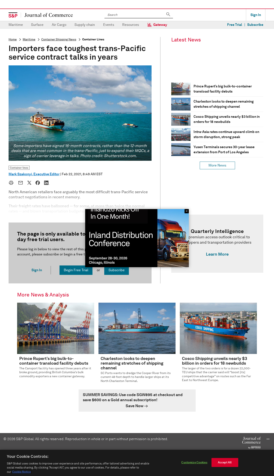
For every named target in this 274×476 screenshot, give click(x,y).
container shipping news (58, 39)
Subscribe (255, 25)
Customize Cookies (194, 462)
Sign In (255, 15)
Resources (130, 25)
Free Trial (234, 25)
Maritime (16, 25)
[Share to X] (29, 183)
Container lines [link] (19, 167)
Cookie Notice (21, 471)
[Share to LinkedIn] (46, 183)
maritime (29, 39)
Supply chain (84, 25)
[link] (217, 244)
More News (217, 165)
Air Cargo (59, 25)
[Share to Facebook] (38, 183)
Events (108, 25)
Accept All (225, 462)
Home (13, 39)
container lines (93, 39)
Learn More (217, 254)
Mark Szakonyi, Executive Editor (34, 174)
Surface (37, 25)
